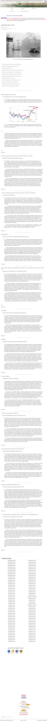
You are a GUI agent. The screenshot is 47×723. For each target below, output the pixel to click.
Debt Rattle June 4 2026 (32, 629)
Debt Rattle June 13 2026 (11, 623)
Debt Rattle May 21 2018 (7, 25)
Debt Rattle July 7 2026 (11, 603)
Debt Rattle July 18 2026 (32, 593)
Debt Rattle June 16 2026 (32, 619)
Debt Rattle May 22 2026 (11, 641)
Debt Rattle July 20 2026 (32, 591)
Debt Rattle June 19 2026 (11, 618)
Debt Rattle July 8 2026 (32, 601)
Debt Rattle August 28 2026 (11, 560)
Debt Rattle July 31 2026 (11, 583)
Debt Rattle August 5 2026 (32, 578)
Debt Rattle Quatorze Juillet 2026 (32, 596)
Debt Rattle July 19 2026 (11, 593)
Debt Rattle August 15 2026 (32, 570)
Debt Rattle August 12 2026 (11, 573)
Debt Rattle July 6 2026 (32, 603)
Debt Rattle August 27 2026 (32, 560)
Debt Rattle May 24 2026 (11, 639)
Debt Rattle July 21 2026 (11, 591)
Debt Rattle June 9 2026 (11, 626)
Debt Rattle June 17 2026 (11, 619)
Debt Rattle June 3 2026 (11, 631)
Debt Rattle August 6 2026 (11, 578)
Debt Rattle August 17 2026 (32, 568)
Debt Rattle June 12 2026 (32, 623)
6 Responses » (5, 29)
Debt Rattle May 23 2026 (32, 639)
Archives (23, 8)
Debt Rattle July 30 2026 (32, 583)
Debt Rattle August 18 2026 (11, 568)
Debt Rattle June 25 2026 (11, 613)
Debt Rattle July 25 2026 (11, 588)
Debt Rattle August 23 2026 (32, 563)
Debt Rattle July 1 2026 (11, 608)
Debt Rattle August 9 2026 (32, 575)
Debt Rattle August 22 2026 (11, 565)
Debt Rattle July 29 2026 (11, 585)
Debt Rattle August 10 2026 (11, 575)
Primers (33, 8)
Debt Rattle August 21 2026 (32, 565)
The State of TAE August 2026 (11, 570)
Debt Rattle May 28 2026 (11, 636)
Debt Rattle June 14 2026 (32, 621)
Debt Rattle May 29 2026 (32, 634)
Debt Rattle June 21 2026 (11, 616)
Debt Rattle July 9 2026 (11, 601)
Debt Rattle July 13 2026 (11, 598)
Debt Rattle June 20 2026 (32, 616)
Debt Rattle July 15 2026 (11, 596)
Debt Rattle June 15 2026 (11, 621)
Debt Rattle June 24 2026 (32, 613)
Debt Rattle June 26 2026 (32, 611)
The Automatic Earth (12, 8)
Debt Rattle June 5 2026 (11, 629)
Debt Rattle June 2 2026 (32, 631)
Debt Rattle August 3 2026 (32, 580)
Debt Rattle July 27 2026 (11, 586)
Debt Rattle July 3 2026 (11, 606)
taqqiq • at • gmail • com (23, 720)
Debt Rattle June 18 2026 (32, 618)
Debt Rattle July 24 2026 (32, 588)
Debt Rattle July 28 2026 (32, 585)
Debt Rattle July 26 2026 (32, 586)
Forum (11, 11)
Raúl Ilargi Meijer (9, 28)
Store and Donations (23, 11)
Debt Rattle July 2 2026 (32, 606)
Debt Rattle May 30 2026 (11, 634)
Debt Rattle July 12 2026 (32, 598)
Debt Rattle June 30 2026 (32, 608)
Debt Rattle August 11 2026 (32, 573)
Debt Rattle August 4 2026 (11, 580)
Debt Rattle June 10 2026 (32, 624)
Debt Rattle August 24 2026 (11, 563)
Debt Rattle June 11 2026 (11, 624)
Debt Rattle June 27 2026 (11, 611)
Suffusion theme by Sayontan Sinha (42, 720)
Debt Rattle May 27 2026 (32, 636)
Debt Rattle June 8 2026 (32, 626)
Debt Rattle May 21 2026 (32, 641)
